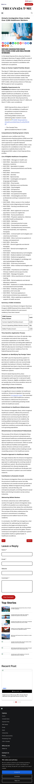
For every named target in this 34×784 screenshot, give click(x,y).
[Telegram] (28, 43)
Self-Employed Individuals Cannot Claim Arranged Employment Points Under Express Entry (21, 648)
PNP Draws (5, 724)
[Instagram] (3, 43)
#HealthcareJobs (10, 122)
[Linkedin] (13, 43)
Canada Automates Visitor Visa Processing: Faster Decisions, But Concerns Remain (21, 642)
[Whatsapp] (15, 43)
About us (3, 4)
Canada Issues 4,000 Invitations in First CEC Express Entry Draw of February (20, 655)
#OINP (15, 120)
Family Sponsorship (7, 735)
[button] (2, 13)
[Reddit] (5, 46)
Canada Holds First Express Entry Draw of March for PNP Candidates (21, 608)
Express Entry (5, 721)
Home (3, 716)
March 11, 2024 (21, 129)
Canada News (5, 718)
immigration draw (16, 395)
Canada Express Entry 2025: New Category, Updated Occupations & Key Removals (20, 615)
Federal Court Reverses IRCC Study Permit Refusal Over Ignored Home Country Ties (15, 695)
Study (3, 727)
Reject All (17, 780)
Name (4, 550)
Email (4, 559)
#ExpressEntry (22, 120)
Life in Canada (6, 741)
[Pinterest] (3, 46)
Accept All (17, 772)
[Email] (18, 43)
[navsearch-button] (25, 13)
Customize (17, 776)
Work (3, 730)
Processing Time (6, 738)
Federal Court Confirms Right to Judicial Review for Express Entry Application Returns (21, 629)
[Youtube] (20, 43)
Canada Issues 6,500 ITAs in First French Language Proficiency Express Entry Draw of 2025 (21, 622)
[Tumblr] (31, 43)
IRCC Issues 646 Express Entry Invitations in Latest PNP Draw (21, 636)
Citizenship (5, 733)
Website (4, 568)
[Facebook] (8, 43)
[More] (8, 46)
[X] (10, 43)
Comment (5, 578)
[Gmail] (23, 43)
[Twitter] (5, 43)
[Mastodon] (26, 43)
